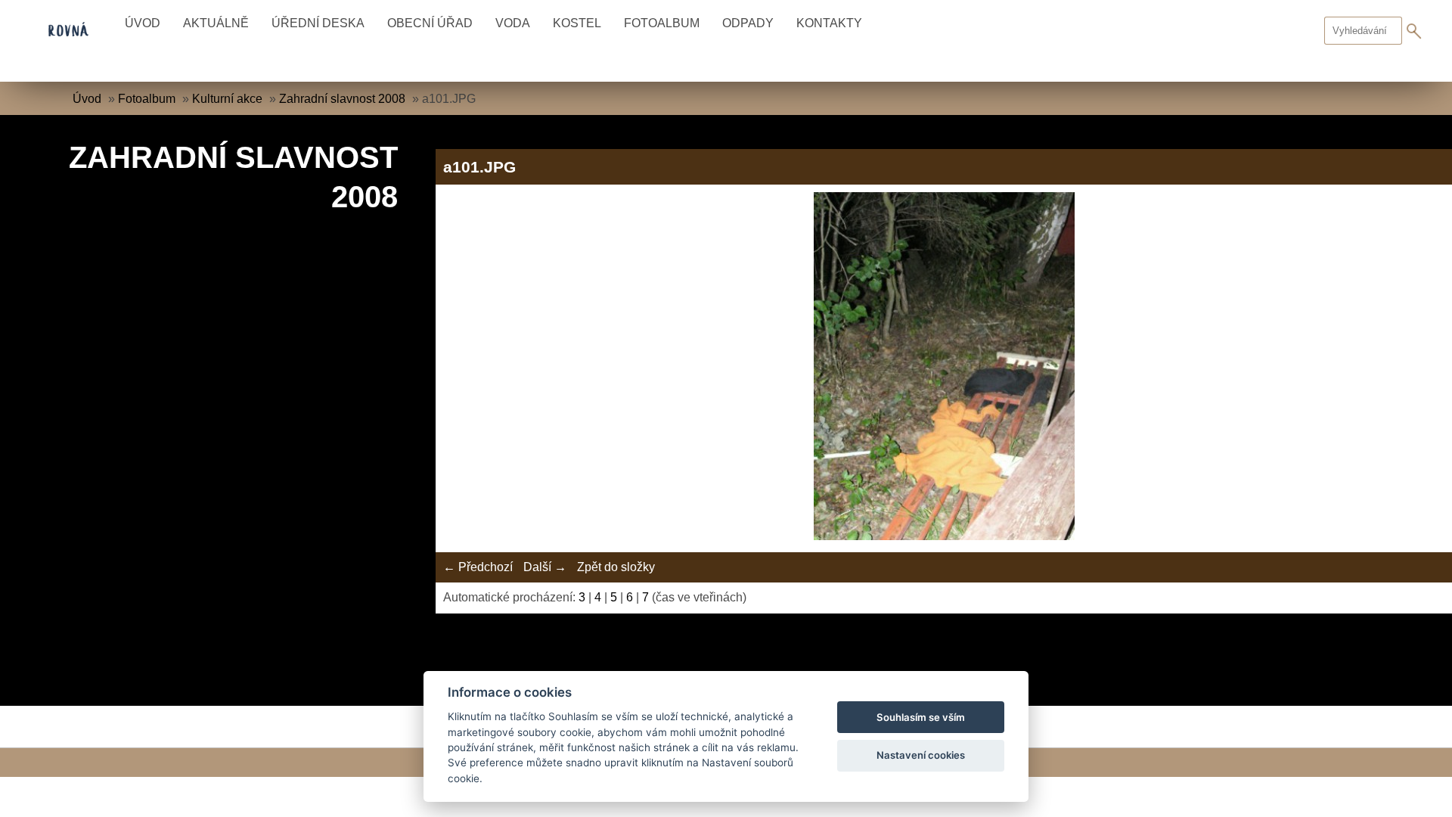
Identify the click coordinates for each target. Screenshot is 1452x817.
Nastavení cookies (920, 755)
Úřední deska (318, 23)
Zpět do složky (616, 567)
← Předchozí (478, 567)
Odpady (748, 23)
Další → (544, 567)
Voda (512, 23)
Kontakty (829, 23)
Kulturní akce (227, 98)
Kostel (577, 23)
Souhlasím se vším (920, 717)
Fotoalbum (662, 23)
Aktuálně (216, 23)
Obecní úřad (430, 23)
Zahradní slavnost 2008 (342, 98)
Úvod (142, 23)
